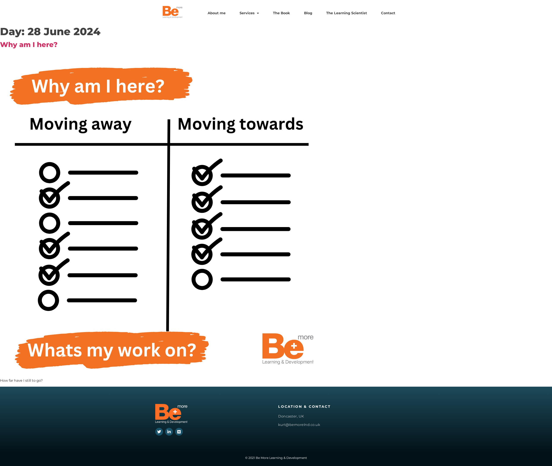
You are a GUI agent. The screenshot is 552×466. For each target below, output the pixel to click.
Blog (308, 13)
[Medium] (179, 432)
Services (247, 13)
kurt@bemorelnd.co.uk (299, 425)
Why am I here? (29, 44)
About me (217, 13)
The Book (281, 13)
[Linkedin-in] (169, 432)
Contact (388, 13)
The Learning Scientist (346, 13)
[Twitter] (159, 432)
